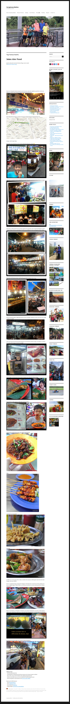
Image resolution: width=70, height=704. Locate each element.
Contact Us (53, 12)
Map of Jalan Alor (26, 691)
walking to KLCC (12, 683)
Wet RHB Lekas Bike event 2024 (55, 143)
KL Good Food (12, 691)
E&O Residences (12, 682)
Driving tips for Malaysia (54, 105)
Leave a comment (40, 691)
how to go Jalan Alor (9, 690)
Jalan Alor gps (34, 690)
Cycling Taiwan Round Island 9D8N (55, 138)
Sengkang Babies (12, 7)
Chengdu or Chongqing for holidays (55, 130)
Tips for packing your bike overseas (55, 140)
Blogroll (47, 12)
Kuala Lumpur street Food (19, 691)
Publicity (43, 12)
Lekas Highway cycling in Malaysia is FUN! (56, 129)
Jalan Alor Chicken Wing (16, 690)
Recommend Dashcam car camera (55, 108)
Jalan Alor (15, 685)
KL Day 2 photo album (26, 678)
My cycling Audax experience (54, 128)
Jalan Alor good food (29, 690)
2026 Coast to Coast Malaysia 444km (56, 126)
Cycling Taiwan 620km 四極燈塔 (55, 139)
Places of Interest (20, 12)
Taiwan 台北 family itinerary (54, 110)
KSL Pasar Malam (53, 111)
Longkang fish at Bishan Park (54, 112)
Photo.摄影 (38, 12)
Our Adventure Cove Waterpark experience (56, 106)
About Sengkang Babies (11, 12)
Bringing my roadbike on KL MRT (55, 137)
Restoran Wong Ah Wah (32, 691)
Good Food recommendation (18, 686)
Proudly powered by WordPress (18, 698)
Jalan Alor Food (14, 59)
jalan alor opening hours (40, 690)
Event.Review (32, 12)
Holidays (26, 12)
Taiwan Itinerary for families (54, 109)
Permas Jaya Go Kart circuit (54, 107)
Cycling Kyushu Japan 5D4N (54, 127)
